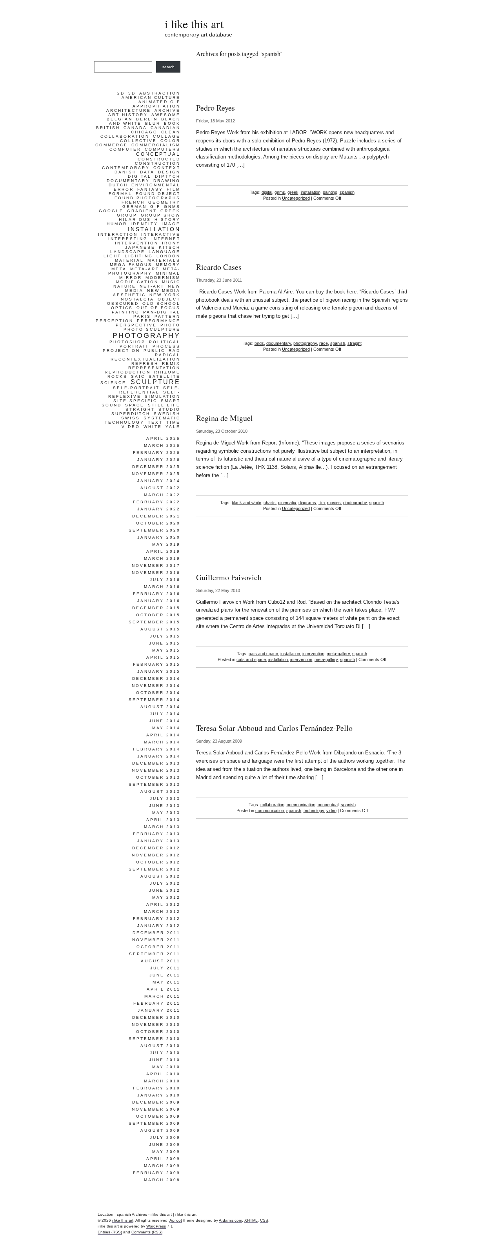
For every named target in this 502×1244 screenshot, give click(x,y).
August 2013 (160, 791)
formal (120, 193)
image (171, 224)
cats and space (263, 653)
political (164, 342)
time (173, 422)
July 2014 (165, 714)
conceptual (328, 804)
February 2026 (156, 452)
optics (122, 308)
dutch (118, 185)
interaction (118, 234)
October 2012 (158, 862)
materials (163, 260)
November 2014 (156, 685)
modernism (163, 277)
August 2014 (160, 707)
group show (160, 215)
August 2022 (160, 488)
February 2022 (156, 502)
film (321, 502)
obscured (123, 303)
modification (137, 282)
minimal (168, 273)
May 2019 (166, 544)
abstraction (159, 93)
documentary (278, 343)
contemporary (126, 168)
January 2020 (158, 537)
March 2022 (162, 495)
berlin (147, 119)
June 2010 (164, 1060)
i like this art (194, 23)
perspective (136, 325)
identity (144, 224)
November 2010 (156, 1024)
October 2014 (158, 692)
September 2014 (154, 700)
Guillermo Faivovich (229, 577)
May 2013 (166, 813)
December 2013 (156, 763)
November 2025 (156, 474)
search (168, 67)
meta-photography (144, 271)
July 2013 (165, 798)
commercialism (155, 145)
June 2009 (164, 1144)
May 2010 (166, 1067)
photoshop (127, 342)
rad (174, 350)
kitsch (169, 247)
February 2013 (156, 834)
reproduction (128, 372)
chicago (144, 132)
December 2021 (156, 516)
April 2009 (163, 1159)
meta (119, 269)
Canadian (165, 128)
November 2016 (156, 572)
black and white (246, 502)
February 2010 (156, 1088)
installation (310, 192)
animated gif (159, 102)
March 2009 (162, 1166)
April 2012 (163, 904)
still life (164, 405)
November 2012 (156, 855)
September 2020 (154, 530)
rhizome (167, 372)
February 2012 (156, 918)
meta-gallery (338, 653)
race (323, 343)
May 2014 (166, 728)
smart (170, 401)
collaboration (272, 804)
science (113, 383)
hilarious (135, 219)
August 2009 (160, 1130)
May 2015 (166, 650)
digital (267, 192)
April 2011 (163, 989)
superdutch (130, 414)
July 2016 (165, 579)
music (171, 282)
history (167, 219)
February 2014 (156, 749)
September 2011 (154, 954)
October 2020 (158, 523)
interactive (160, 234)
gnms (280, 192)
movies (334, 502)
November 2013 (156, 770)
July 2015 (165, 636)
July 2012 (165, 883)
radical (167, 355)
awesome (165, 115)
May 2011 (166, 982)
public (154, 350)
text (155, 422)
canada (135, 128)
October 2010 (158, 1031)
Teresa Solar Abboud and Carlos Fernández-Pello (274, 728)
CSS (264, 1220)
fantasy (150, 189)
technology (314, 810)
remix (171, 363)
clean (170, 132)
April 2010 (163, 1074)
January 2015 (158, 671)
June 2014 (164, 721)
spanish (347, 192)
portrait (134, 346)
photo (170, 325)
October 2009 (158, 1116)
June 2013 (164, 805)
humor (117, 224)
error (124, 189)
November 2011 (156, 940)
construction (157, 163)
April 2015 (163, 657)
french (133, 202)
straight (354, 343)
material (129, 260)
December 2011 (156, 933)
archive (167, 110)
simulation (162, 396)
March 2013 (162, 827)
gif (155, 206)
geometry (164, 202)
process (166, 346)
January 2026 (158, 459)
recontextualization (145, 359)
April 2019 (163, 551)
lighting (139, 256)
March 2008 (162, 1180)
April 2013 (163, 820)
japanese (140, 247)
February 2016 (156, 594)
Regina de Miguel (224, 418)
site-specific (135, 401)
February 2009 (156, 1173)
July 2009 (165, 1137)
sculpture (155, 382)
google (111, 211)
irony (171, 243)
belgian (120, 119)
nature (124, 286)
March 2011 (162, 996)
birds (259, 343)
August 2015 (160, 629)
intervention (313, 653)
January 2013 (158, 841)
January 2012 (158, 925)
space (134, 405)
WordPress (156, 1226)
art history (128, 115)
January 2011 (159, 1010)
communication (301, 804)
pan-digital (161, 312)
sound (112, 405)
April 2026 (163, 438)
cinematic (287, 502)
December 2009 (156, 1102)
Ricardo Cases (219, 267)
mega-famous (131, 264)
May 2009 (166, 1151)
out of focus (158, 308)
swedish (167, 414)
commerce (111, 145)
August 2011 (160, 961)
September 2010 (154, 1038)
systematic (162, 418)
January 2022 (158, 509)
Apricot (175, 1220)
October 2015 (158, 615)
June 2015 (164, 643)
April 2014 (163, 735)
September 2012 (154, 869)
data (147, 172)
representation (154, 368)
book (172, 123)
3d (132, 93)
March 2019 (162, 558)
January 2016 (158, 601)
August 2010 (160, 1046)
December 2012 (156, 848)
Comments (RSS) (146, 1232)
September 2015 (154, 622)
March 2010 (162, 1081)
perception (114, 321)
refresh (144, 363)
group (127, 215)
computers (162, 149)
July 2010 (165, 1053)
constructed (159, 159)
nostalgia (137, 299)
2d (121, 93)
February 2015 (156, 664)
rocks (117, 376)
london (168, 256)
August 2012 (160, 876)
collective (138, 140)
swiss (130, 418)
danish (125, 172)
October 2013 (158, 777)
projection (121, 350)
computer (125, 149)
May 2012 (166, 897)
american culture (151, 97)
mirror (130, 277)
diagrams (307, 502)
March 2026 (162, 445)
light (112, 256)
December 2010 (156, 1017)
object (169, 299)
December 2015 (156, 608)
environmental (155, 185)
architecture (128, 110)
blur (152, 123)
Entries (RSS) (110, 1232)
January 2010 (158, 1095)
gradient (142, 211)
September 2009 (154, 1123)
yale (173, 426)
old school (161, 303)
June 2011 (164, 975)
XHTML (251, 1220)
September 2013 (154, 784)
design (169, 172)
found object (158, 193)
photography (305, 343)
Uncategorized (296, 198)
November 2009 (156, 1109)
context (166, 168)
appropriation (156, 106)
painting (330, 192)
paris (142, 316)
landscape (127, 252)
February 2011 (156, 1003)
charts (270, 502)
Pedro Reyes (215, 107)
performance (158, 321)
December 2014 (156, 678)
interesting (128, 239)
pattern (167, 316)
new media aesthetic (146, 292)
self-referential (149, 390)
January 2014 (158, 756)
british (108, 128)
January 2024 (158, 481)
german (134, 206)
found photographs (147, 198)
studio (169, 409)
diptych (167, 176)
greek (292, 192)
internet (165, 239)
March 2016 (162, 587)
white (153, 426)
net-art (152, 286)
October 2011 (158, 947)
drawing (166, 180)
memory (168, 264)
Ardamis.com (230, 1220)
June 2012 (164, 890)
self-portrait (136, 388)
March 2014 (162, 742)
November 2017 (156, 565)
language (164, 252)
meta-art (144, 269)
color (170, 140)
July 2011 (165, 968)
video (331, 810)
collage (166, 136)
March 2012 (162, 911)
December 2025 (156, 466)
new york (164, 295)
